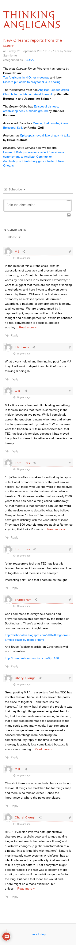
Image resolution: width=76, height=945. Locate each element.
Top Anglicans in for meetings (26, 77)
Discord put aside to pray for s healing (32, 82)
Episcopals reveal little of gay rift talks (45, 135)
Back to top (38, 934)
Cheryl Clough (25, 678)
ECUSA (29, 60)
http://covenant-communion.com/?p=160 (32, 658)
